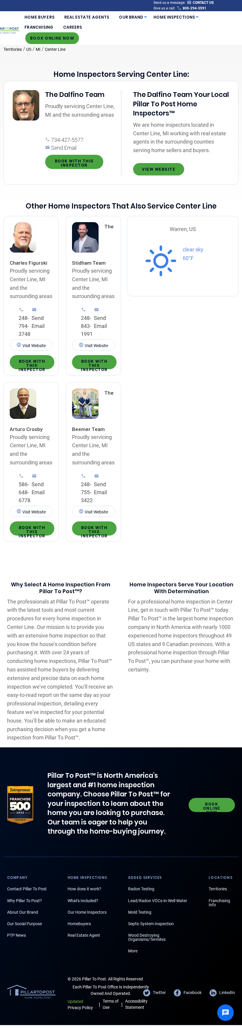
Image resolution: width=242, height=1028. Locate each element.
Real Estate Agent (84, 935)
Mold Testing (139, 912)
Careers (72, 27)
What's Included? (83, 900)
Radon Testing (141, 889)
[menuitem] (39, 17)
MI (38, 49)
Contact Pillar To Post (27, 889)
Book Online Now (52, 38)
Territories (13, 49)
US (28, 49)
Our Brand (131, 17)
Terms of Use (111, 1004)
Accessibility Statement (136, 1004)
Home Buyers (39, 17)
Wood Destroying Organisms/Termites (147, 937)
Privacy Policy (80, 1004)
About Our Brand (22, 912)
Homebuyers (79, 923)
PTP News (16, 935)
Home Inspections (174, 17)
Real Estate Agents (86, 17)
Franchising (38, 27)
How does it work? (84, 889)
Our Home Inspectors (87, 912)
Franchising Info (219, 902)
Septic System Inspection (151, 923)
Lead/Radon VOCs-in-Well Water (157, 900)
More (133, 951)
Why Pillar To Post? (24, 900)
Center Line (55, 49)
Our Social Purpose (24, 923)
